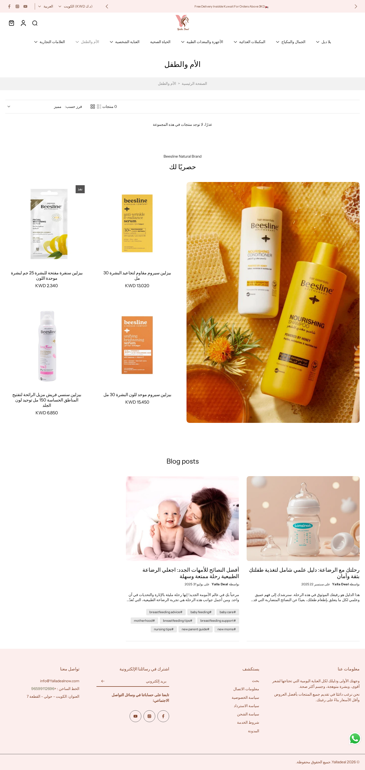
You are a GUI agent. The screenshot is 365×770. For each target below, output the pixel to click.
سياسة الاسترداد (246, 705)
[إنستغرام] (17, 6)
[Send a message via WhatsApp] (355, 738)
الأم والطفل (90, 41)
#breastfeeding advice (166, 612)
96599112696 (42, 688)
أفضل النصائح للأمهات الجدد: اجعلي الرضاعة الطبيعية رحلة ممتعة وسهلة (190, 573)
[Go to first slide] (107, 6)
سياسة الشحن (248, 714)
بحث (255, 680)
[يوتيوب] (25, 6)
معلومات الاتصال (246, 689)
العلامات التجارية (52, 41)
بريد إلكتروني (156, 681)
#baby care (228, 612)
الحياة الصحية (160, 41)
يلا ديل (326, 41)
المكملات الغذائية (252, 41)
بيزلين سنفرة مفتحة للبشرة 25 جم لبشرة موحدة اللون (47, 275)
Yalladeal (339, 762)
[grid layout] (93, 106)
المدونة (253, 731)
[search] (35, 22)
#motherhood (144, 621)
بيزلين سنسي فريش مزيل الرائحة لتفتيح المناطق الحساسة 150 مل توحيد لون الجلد (46, 400)
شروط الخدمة (248, 722)
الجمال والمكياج (293, 41)
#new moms (227, 629)
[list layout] (99, 106)
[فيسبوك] (9, 6)
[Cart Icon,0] (11, 23)
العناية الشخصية (127, 41)
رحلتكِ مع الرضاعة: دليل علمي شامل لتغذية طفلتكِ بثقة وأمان (304, 573)
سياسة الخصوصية (245, 697)
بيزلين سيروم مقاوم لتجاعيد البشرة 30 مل (137, 275)
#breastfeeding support (218, 621)
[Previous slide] (356, 6)
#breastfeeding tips (177, 621)
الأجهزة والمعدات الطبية (205, 41)
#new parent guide (195, 629)
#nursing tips (164, 629)
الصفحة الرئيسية (194, 83)
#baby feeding (201, 612)
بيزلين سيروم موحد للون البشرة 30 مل (137, 394)
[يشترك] (102, 681)
